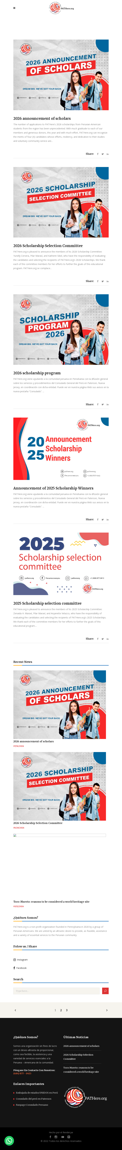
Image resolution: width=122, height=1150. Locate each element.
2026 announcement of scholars (42, 118)
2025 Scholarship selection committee (47, 603)
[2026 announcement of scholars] (61, 75)
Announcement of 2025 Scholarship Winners (53, 488)
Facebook (21, 967)
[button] (9, 1141)
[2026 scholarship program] (61, 329)
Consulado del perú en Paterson (33, 1098)
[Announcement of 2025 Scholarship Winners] (61, 449)
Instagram (22, 959)
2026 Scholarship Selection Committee (48, 246)
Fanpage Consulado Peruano (32, 1104)
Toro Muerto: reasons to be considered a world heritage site (51, 901)
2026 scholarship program (37, 373)
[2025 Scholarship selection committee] (61, 564)
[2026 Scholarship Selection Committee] (61, 202)
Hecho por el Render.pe (61, 1132)
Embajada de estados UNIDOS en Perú (37, 1092)
